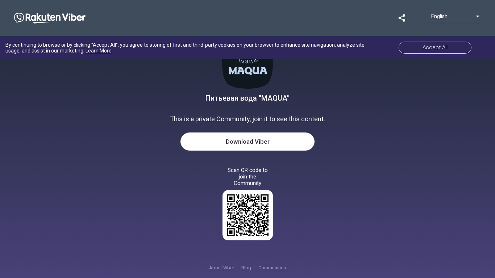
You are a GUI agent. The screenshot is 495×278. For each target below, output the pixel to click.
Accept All (435, 47)
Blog (246, 267)
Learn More (99, 51)
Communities (272, 267)
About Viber (221, 267)
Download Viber (248, 141)
